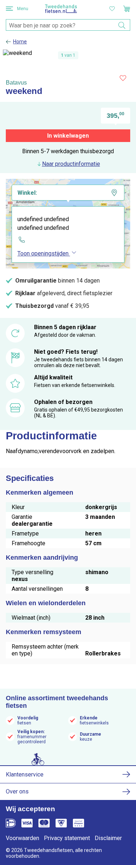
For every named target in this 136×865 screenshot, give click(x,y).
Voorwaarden (22, 838)
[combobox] (68, 25)
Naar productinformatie (71, 163)
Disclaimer (108, 838)
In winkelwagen (68, 135)
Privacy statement (67, 838)
